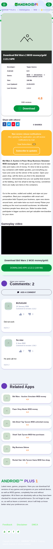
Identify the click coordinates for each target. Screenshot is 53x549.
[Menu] (4, 4)
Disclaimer (22, 525)
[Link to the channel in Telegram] (18, 532)
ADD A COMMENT (28, 292)
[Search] (49, 4)
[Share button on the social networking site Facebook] (4, 124)
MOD (35, 10)
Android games (24, 10)
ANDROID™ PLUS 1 (8, 10)
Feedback (7, 525)
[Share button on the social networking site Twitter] (9, 124)
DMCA (35, 525)
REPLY (7, 328)
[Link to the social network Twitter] (9, 532)
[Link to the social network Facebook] (13, 532)
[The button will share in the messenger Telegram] (18, 124)
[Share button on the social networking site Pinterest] (13, 124)
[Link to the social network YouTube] (4, 532)
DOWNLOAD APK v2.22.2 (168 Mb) (26, 268)
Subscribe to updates (26, 151)
